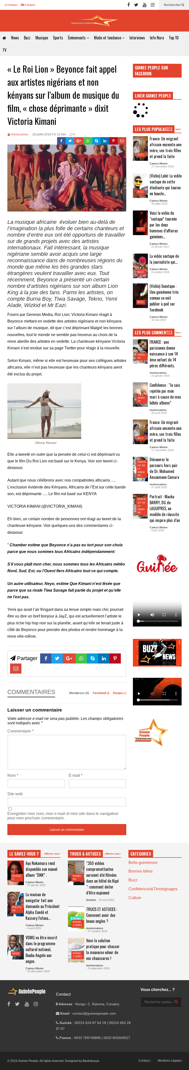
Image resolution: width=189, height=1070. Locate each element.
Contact (12, 4)
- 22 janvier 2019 (160, 375)
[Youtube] (144, 5)
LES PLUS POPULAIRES (154, 129)
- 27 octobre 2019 (96, 931)
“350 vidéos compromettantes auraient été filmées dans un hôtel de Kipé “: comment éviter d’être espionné (102, 878)
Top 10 (174, 38)
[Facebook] (128, 5)
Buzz (27, 38)
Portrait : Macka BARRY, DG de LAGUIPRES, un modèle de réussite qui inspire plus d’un (165, 508)
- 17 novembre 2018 (162, 166)
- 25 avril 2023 (105, 899)
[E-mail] (122, 141)
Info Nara (157, 38)
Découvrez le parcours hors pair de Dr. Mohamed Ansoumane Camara (164, 468)
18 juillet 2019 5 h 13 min (49, 134)
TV (4, 50)
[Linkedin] (105, 141)
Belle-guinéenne (143, 862)
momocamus (19, 134)
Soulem (91, 899)
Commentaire (20, 731)
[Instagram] (153, 5)
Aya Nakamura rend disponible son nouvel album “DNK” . (41, 869)
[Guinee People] (94, 21)
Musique (41, 38)
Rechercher (172, 5)
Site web (15, 794)
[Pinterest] (113, 141)
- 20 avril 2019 (158, 412)
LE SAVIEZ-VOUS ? (24, 854)
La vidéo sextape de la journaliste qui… (164, 259)
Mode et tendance (108, 38)
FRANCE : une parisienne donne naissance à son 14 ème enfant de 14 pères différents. (164, 354)
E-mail (75, 775)
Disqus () (119, 693)
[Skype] (96, 141)
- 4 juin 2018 (157, 530)
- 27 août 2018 (158, 487)
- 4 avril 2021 (33, 928)
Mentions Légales (170, 1060)
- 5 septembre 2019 (98, 968)
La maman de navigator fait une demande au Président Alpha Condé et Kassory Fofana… (43, 906)
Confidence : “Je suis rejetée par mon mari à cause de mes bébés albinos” (165, 394)
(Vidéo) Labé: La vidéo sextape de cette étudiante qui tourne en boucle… (166, 184)
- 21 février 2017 (159, 246)
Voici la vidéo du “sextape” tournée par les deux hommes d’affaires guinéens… (164, 225)
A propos (29, 4)
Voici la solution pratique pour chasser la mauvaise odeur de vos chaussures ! (103, 949)
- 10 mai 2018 (158, 319)
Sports (58, 38)
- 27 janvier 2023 (36, 885)
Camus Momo (159, 163)
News (15, 38)
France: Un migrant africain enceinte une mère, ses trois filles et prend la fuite (165, 147)
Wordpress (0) (79, 693)
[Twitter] (136, 5)
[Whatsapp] (88, 141)
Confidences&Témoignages (152, 889)
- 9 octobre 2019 (159, 272)
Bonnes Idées (140, 871)
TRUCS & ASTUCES (85, 854)
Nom (12, 775)
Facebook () (101, 693)
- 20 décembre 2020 (38, 971)
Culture (134, 898)
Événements (77, 38)
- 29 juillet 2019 (158, 203)
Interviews (137, 38)
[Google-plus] (79, 141)
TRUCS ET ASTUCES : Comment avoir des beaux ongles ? (101, 915)
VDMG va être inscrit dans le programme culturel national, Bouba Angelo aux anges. (41, 949)
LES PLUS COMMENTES (154, 333)
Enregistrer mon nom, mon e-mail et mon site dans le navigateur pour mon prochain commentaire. (62, 815)
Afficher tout (173, 129)
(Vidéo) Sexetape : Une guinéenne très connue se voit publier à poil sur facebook (164, 298)
